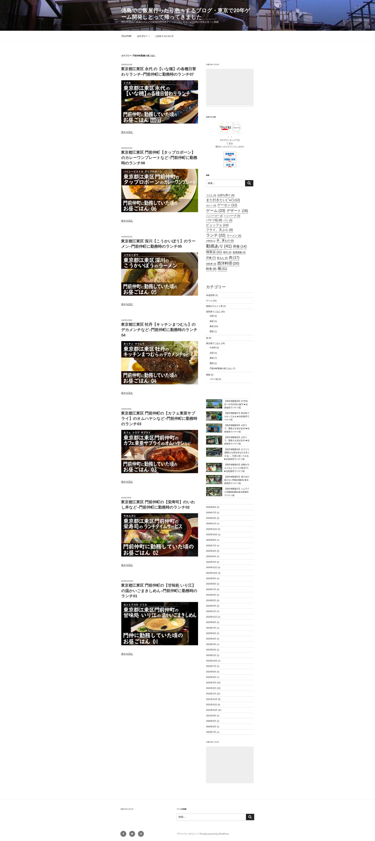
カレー (211, 205)
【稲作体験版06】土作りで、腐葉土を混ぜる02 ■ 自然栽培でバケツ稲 (236, 428)
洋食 (211, 257)
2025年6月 (211, 551)
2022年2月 (211, 688)
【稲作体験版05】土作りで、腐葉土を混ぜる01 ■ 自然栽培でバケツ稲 (236, 440)
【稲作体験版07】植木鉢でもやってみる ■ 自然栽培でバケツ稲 (236, 416)
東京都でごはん (213, 343)
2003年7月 (211, 732)
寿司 (227, 252)
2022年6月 (211, 672)
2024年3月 (211, 606)
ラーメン (234, 235)
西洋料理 (228, 263)
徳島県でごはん (213, 311)
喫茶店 (214, 252)
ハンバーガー (214, 216)
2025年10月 (211, 534)
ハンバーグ (232, 215)
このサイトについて (164, 36)
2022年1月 (211, 693)
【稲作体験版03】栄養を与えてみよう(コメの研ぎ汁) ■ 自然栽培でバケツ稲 (236, 467)
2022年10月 (211, 661)
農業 (208, 375)
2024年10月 (211, 573)
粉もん (222, 257)
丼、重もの (225, 240)
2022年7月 (211, 666)
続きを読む (127, 132)
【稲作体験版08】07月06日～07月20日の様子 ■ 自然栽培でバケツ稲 (236, 404)
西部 (212, 331)
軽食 (211, 268)
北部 (212, 316)
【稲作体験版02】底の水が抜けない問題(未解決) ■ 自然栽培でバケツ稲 (236, 480)
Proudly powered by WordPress (214, 834)
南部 (212, 321)
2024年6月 (211, 595)
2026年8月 (211, 507)
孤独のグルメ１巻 (214, 306)
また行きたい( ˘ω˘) (223, 200)
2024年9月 (211, 578)
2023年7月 (211, 628)
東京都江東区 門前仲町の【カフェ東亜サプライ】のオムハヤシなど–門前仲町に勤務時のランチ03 (159, 418)
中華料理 (210, 241)
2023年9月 (211, 622)
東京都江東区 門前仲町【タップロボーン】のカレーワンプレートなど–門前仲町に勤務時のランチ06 (159, 157)
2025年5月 (211, 556)
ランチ (215, 235)
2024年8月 (211, 584)
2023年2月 (211, 650)
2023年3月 (211, 644)
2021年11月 (211, 704)
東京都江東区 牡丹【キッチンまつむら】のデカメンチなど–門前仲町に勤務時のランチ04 (159, 329)
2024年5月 (211, 600)
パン (228, 220)
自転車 (211, 264)
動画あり (219, 246)
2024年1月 (211, 611)
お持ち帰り (226, 195)
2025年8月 (211, 540)
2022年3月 (211, 682)
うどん (211, 195)
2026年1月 (211, 523)
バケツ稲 (214, 220)
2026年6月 (211, 518)
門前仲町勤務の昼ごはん (221, 368)
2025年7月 (211, 545)
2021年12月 (211, 699)
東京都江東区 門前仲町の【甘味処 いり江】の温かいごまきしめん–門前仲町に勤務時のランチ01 (159, 590)
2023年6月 (211, 633)
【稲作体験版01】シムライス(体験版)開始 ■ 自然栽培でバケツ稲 (236, 492)
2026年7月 (211, 512)
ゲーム (215, 210)
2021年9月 (211, 715)
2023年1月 (211, 655)
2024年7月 (211, 589)
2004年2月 (211, 726)
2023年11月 (211, 617)
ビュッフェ (217, 225)
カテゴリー (142, 36)
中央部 (213, 347)
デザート (237, 211)
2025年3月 (211, 562)
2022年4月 (211, 677)
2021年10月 (211, 710)
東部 (212, 326)
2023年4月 (211, 638)
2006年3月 (211, 721)
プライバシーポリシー (187, 834)
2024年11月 (211, 567)
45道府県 (210, 295)
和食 (240, 246)
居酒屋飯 (239, 252)
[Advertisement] (230, 87)
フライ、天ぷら (219, 229)
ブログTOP (126, 36)
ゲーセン (227, 205)
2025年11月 (211, 529)
